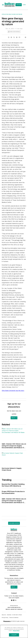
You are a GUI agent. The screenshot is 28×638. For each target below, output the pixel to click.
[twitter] (14, 37)
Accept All (14, 634)
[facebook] (8, 37)
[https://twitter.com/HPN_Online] (16, 600)
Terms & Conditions (13, 617)
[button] (3, 5)
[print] (25, 37)
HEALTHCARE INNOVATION (14, 607)
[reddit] (16, 37)
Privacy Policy (5, 617)
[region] (14, 631)
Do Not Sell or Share (17, 614)
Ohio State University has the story (13, 390)
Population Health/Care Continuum (12, 14)
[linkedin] (11, 37)
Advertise (9, 614)
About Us (4, 614)
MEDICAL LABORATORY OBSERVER (14, 609)
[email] (19, 37)
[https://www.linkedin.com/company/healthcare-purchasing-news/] (13, 600)
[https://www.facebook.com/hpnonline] (11, 600)
